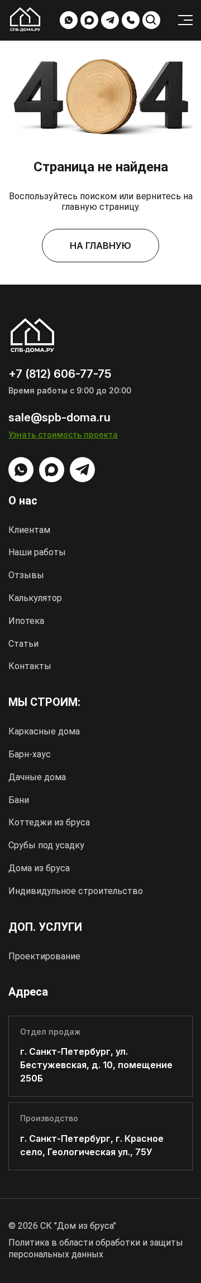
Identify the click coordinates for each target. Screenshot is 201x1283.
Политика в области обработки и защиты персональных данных (95, 1248)
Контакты (29, 666)
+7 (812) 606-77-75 (131, 20)
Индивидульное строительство (75, 891)
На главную (100, 245)
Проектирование (44, 956)
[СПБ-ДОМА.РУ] (25, 21)
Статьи (23, 643)
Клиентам (29, 530)
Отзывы (26, 575)
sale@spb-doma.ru (59, 417)
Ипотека (26, 621)
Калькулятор (35, 598)
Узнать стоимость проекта (63, 434)
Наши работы (37, 552)
